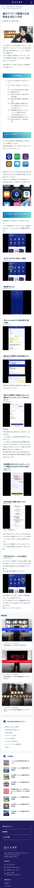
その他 (7, 747)
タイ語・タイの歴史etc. (11, 741)
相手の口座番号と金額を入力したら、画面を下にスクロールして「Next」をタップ (20, 106)
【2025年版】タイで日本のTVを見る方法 (15, 645)
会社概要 (6, 883)
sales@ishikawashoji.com (13, 867)
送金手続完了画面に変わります (20, 117)
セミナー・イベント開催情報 (13, 744)
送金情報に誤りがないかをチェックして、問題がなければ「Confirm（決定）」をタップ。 (20, 112)
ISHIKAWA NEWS (10, 6)
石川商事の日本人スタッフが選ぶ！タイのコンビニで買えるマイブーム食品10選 (20, 791)
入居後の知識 (18, 6)
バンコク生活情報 (10, 738)
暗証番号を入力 (15, 92)
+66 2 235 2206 (11, 864)
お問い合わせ (7, 886)
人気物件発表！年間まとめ (12, 729)
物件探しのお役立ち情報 (12, 727)
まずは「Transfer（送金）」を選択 (19, 89)
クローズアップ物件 (10, 735)
